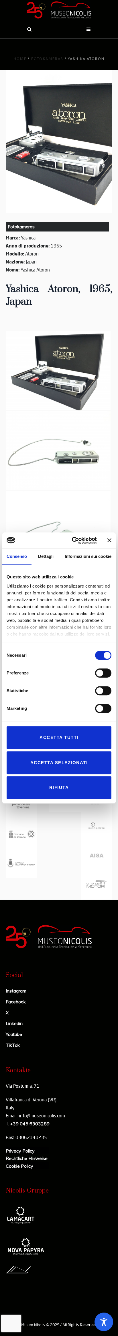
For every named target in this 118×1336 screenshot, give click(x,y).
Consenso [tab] (17, 556)
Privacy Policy (20, 1151)
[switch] (103, 673)
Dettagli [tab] (46, 556)
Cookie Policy (19, 1166)
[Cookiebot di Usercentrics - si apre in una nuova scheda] (73, 540)
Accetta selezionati (59, 762)
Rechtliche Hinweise (27, 1158)
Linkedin (14, 1023)
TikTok (13, 1045)
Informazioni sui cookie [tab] (88, 556)
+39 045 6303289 (30, 1124)
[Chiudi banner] (109, 540)
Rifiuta (59, 787)
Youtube (14, 1034)
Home (19, 58)
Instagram (16, 991)
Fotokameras (47, 58)
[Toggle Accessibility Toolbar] (104, 1322)
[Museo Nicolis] (59, 10)
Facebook (16, 1002)
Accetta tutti (59, 737)
